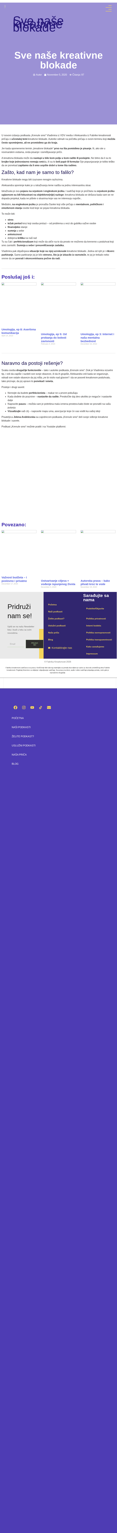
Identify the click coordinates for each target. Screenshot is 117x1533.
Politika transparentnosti (99, 639)
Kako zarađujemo (95, 646)
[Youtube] (32, 707)
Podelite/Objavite (95, 608)
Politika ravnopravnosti (98, 632)
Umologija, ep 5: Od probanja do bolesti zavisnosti (54, 338)
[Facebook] (15, 707)
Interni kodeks (93, 625)
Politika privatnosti (96, 618)
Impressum (92, 653)
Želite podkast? (56, 618)
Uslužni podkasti (57, 625)
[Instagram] (24, 707)
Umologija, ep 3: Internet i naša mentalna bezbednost (97, 338)
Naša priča (53, 632)
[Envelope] (49, 707)
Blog (50, 639)
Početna (52, 604)
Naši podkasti (55, 611)
